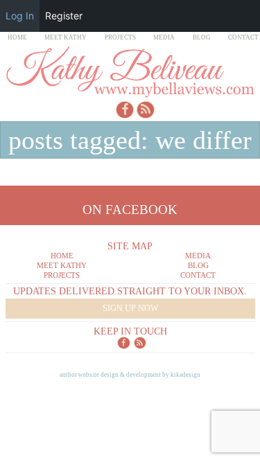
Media (164, 37)
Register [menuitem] (64, 15)
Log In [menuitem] (20, 15)
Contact (243, 37)
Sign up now (130, 308)
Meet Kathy (65, 37)
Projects (120, 37)
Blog (202, 37)
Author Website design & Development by (130, 374)
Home (17, 37)
